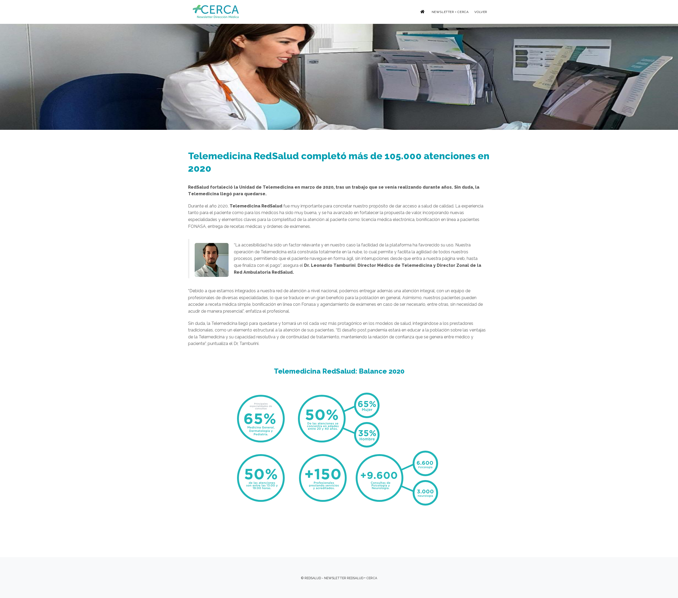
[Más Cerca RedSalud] (216, 11)
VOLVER (480, 12)
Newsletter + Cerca (450, 12)
